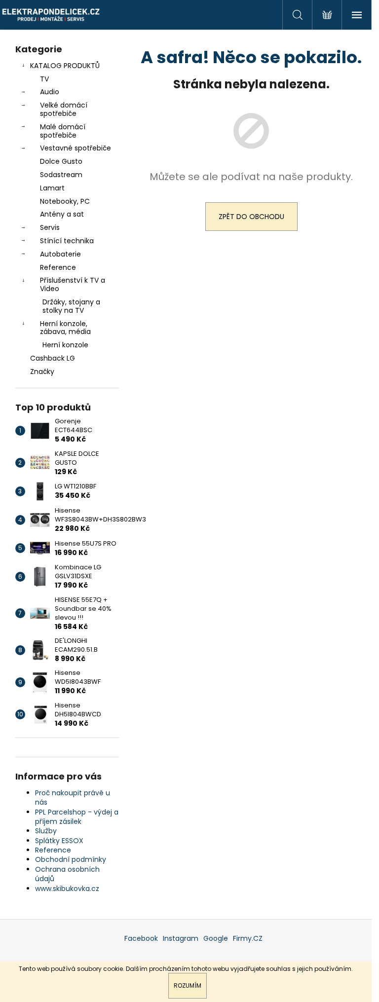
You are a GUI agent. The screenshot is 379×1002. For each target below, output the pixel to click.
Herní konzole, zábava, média (65, 328)
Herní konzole (65, 345)
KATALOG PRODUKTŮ (65, 66)
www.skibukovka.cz (67, 888)
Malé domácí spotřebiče (62, 131)
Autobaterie (60, 254)
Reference (58, 267)
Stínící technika (67, 241)
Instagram (180, 938)
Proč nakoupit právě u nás (72, 797)
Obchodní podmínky (70, 859)
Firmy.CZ (248, 938)
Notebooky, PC (65, 201)
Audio (49, 92)
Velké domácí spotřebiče (63, 109)
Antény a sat (62, 214)
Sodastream (61, 175)
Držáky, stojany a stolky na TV (71, 306)
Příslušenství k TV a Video (72, 284)
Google (215, 938)
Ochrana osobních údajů (67, 874)
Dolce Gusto (61, 161)
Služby (46, 831)
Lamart (52, 188)
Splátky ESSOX (59, 841)
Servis (50, 227)
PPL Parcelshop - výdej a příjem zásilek (76, 816)
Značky (42, 371)
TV (44, 79)
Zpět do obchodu (251, 217)
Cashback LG (52, 358)
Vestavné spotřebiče (75, 148)
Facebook (141, 938)
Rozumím (187, 985)
